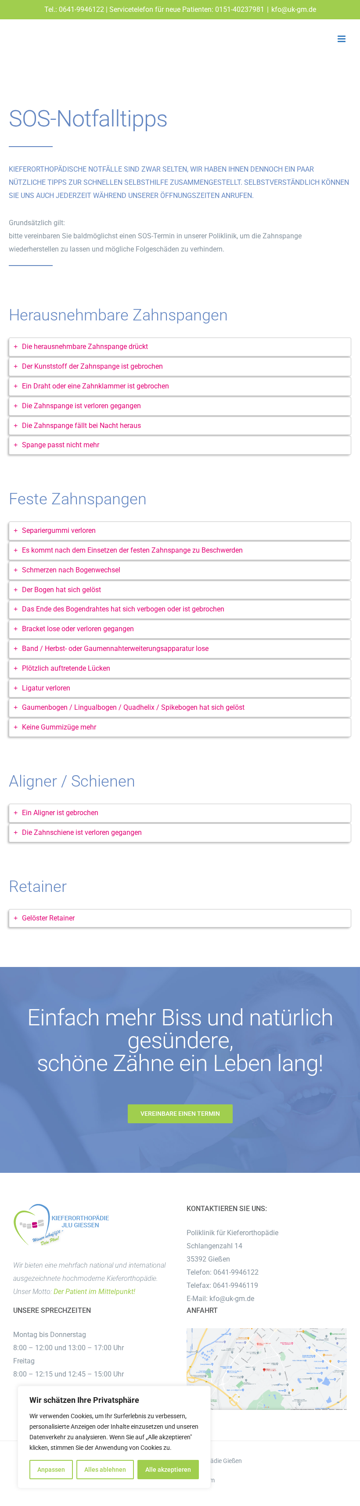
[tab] (180, 347)
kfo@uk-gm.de (293, 9)
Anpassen (51, 1469)
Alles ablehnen (105, 1469)
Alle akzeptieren (168, 1469)
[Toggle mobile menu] (342, 38)
